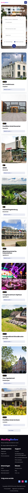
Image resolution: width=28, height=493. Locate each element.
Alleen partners (20, 41)
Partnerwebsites (5, 456)
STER (2, 468)
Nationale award (5, 473)
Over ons (17, 473)
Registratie (3, 453)
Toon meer (10, 430)
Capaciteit (8, 35)
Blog (16, 470)
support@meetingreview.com (10, 445)
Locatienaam (9, 22)
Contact (17, 451)
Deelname (3, 451)
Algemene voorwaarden (18, 488)
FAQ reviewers (18, 460)
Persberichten (18, 468)
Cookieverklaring (14, 491)
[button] (25, 2)
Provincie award (5, 470)
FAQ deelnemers (19, 462)
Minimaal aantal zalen (11, 28)
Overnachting (9, 41)
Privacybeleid (7, 488)
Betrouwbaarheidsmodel (21, 457)
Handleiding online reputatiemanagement (20, 454)
